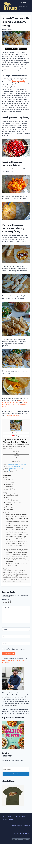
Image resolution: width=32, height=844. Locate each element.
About (24, 2)
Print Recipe (23, 49)
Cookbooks (22, 6)
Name (5, 629)
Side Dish (23, 464)
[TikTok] (29, 833)
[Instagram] (17, 833)
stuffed (21, 468)
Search (21, 10)
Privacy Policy (16, 839)
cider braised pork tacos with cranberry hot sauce (15, 405)
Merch (27, 6)
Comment (7, 607)
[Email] (26, 833)
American (10, 466)
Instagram (7, 705)
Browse (26, 10)
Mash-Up (15, 468)
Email (5, 636)
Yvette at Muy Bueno (12, 415)
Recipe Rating (6, 600)
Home (20, 2)
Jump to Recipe (11, 49)
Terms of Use (26, 839)
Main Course (16, 464)
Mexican (20, 466)
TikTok (14, 705)
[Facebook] (14, 833)
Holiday (16, 466)
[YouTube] (20, 833)
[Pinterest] (23, 833)
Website (5, 644)
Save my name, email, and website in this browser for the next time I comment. (15, 648)
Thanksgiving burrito (18, 81)
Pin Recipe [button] (17, 436)
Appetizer (10, 464)
